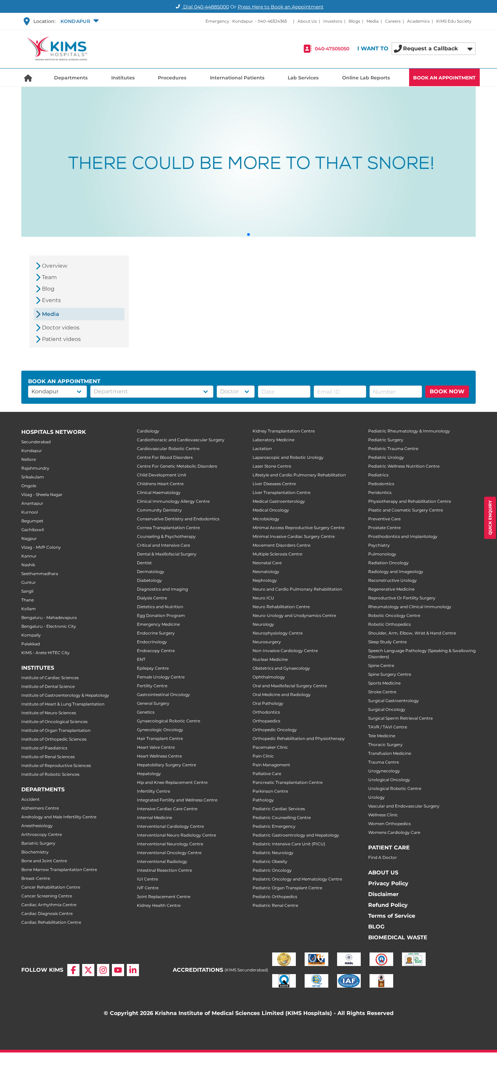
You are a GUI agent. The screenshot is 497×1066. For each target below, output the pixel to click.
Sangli (27, 591)
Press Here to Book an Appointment (281, 7)
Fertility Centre (152, 685)
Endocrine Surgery (156, 633)
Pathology (263, 799)
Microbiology (266, 518)
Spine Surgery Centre (389, 674)
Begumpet (32, 520)
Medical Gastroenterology (279, 501)
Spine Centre (381, 665)
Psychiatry (379, 545)
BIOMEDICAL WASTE (397, 937)
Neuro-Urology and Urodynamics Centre (294, 615)
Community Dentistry (159, 510)
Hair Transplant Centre (160, 738)
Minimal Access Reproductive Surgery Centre (299, 527)
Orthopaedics (266, 720)
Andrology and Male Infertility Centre (58, 816)
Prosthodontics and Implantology (402, 536)
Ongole (28, 485)
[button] (78, 21)
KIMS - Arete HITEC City (45, 652)
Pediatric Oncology (272, 870)
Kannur (29, 556)
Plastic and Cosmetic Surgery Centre (405, 510)
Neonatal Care (267, 562)
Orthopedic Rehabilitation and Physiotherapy (299, 738)
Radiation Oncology (388, 562)
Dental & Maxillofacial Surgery (166, 553)
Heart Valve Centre (156, 747)
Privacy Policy (388, 883)
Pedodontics (381, 483)
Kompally (31, 635)
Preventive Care (384, 518)
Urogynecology (384, 770)
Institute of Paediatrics (44, 747)
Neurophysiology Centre (278, 633)
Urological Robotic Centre (394, 788)
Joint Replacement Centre (163, 896)
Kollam (28, 608)
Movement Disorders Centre (281, 545)
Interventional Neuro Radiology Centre (176, 835)
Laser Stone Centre (272, 466)
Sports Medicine (384, 683)
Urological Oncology (389, 779)
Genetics (146, 712)
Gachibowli (32, 529)
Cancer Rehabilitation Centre (50, 887)
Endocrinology (152, 641)
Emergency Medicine (158, 624)
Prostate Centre (384, 527)
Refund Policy (388, 905)
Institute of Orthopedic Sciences (54, 739)
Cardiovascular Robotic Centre (168, 448)
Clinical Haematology (159, 492)
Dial (205, 7)
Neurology (263, 624)
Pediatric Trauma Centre (393, 448)
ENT (141, 659)
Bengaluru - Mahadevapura (49, 617)
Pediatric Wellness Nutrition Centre (404, 466)
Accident (30, 799)
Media (372, 21)
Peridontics (380, 492)
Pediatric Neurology (273, 852)
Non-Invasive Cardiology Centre (285, 650)
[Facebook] (73, 970)
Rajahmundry (35, 468)
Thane (27, 599)
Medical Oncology (271, 510)
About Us (307, 21)
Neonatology (266, 571)
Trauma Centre (383, 762)
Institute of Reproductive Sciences (56, 765)
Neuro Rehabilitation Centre (281, 606)
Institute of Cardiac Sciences (50, 677)
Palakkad (30, 643)
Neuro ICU (263, 597)
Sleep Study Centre (387, 641)
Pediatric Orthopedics (275, 896)
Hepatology (149, 773)
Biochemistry (35, 851)
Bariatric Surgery (38, 843)
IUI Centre (147, 879)
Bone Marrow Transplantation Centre (59, 869)
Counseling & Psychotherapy (166, 536)
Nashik (28, 564)
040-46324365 (272, 21)
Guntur (28, 582)
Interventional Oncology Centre (169, 852)
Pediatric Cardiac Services (279, 808)
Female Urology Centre (161, 676)
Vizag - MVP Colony (41, 547)
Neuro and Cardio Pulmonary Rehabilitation (297, 589)
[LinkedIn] (133, 970)
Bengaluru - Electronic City (48, 626)
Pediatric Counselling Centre (282, 817)
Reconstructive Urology (392, 580)
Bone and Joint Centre (44, 860)
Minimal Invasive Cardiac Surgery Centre (294, 536)
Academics (418, 21)
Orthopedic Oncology (275, 729)
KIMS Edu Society (454, 21)
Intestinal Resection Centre (164, 870)
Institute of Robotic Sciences (50, 774)
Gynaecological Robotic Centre (168, 720)
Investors (332, 21)
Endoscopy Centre (156, 650)
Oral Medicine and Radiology (282, 694)
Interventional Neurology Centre (170, 843)
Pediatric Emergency (274, 826)
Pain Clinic (263, 756)
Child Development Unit (161, 474)
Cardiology (148, 430)
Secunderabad (36, 441)
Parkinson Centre (270, 791)
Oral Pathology (268, 703)
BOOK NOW (447, 391)
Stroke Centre (382, 691)
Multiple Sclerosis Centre (277, 553)
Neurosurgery (267, 641)
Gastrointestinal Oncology (163, 694)
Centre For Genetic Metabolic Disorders (177, 466)
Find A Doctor (382, 857)
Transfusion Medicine (389, 753)
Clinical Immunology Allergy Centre (173, 501)
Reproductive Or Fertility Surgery (401, 597)
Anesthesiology (37, 825)
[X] (88, 970)
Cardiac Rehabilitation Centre (51, 922)
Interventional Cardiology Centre (170, 826)
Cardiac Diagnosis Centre (47, 913)
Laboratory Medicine (273, 439)
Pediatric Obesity (270, 861)
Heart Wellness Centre (159, 756)
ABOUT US (383, 872)
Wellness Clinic (383, 814)
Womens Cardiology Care (394, 832)
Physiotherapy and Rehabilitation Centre (409, 501)
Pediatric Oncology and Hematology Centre (297, 879)
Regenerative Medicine (391, 589)
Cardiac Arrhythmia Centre (48, 904)
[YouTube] (118, 970)
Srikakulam (32, 476)
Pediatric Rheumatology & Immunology (409, 430)
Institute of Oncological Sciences (54, 721)
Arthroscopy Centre (41, 834)
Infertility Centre (153, 791)
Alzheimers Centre (40, 808)
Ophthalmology (269, 676)
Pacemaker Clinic (270, 747)
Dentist (144, 562)
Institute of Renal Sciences (48, 756)
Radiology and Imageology (395, 571)
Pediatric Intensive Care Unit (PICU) (289, 843)
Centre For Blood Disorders (165, 457)
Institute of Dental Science (48, 686)
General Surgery (153, 703)
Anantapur (32, 503)
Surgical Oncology (386, 709)
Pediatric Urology (386, 457)
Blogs (354, 21)
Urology (376, 797)
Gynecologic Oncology (160, 729)
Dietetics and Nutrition (160, 606)
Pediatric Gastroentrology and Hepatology (296, 835)
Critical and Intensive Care (163, 545)
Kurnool (29, 512)
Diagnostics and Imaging (162, 589)
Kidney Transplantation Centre (284, 430)
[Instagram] (103, 970)
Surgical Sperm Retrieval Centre (400, 718)
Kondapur (31, 450)
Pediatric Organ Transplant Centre (287, 887)
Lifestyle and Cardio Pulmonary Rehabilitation (299, 474)
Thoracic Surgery (385, 744)
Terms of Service (391, 916)
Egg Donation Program (161, 615)
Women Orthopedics (389, 823)
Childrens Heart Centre (160, 483)
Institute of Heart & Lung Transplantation (62, 703)
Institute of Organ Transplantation (56, 730)
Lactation (262, 448)
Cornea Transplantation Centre (168, 527)
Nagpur (29, 538)
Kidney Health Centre (159, 905)
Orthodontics (266, 712)
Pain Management (271, 764)
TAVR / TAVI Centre (387, 726)
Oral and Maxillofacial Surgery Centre (290, 685)
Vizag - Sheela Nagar (42, 494)
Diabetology (149, 580)
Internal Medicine (154, 817)
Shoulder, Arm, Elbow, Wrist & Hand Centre (412, 633)
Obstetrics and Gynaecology (281, 668)
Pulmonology (382, 553)
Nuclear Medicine (270, 659)
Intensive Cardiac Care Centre (167, 808)
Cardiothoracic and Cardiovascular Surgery (180, 439)
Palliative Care (267, 773)
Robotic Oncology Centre (394, 615)
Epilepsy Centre (153, 668)
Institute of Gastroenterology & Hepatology (65, 695)
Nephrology (265, 580)
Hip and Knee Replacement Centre (172, 782)
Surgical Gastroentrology (393, 700)
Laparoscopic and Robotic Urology (288, 457)
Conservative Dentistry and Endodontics (178, 518)
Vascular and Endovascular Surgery (404, 806)
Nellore (28, 459)
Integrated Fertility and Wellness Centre (177, 799)
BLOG (376, 926)
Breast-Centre (35, 878)
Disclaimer (383, 894)
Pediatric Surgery (385, 439)
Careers (393, 21)
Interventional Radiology (162, 861)
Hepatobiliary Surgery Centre (166, 764)
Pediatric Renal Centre (275, 905)
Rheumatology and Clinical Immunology (409, 606)
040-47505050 (332, 49)
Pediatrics (378, 474)
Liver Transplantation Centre (281, 492)
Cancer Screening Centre (46, 895)
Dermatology (150, 571)
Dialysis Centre (152, 597)
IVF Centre (148, 887)
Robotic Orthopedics (389, 624)
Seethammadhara (39, 573)
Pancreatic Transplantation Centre (288, 782)
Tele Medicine (381, 735)
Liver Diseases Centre (274, 483)
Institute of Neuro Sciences (48, 712)
